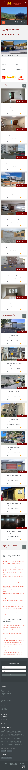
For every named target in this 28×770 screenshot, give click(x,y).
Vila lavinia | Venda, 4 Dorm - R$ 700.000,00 (11, 738)
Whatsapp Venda (6, 702)
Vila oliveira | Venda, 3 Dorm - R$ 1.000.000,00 (11, 744)
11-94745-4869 (20, 72)
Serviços (3, 690)
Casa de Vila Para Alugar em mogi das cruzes (13, 640)
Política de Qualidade (6, 691)
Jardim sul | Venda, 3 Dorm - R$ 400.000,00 (11, 740)
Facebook (4, 750)
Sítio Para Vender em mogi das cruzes (12, 604)
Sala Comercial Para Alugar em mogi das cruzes (14, 644)
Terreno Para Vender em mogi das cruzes (12, 612)
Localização (4, 694)
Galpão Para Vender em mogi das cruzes (12, 584)
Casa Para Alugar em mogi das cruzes (11, 627)
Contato (3, 696)
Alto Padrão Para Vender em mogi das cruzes (13, 561)
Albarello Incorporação (6, 757)
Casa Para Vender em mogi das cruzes (12, 567)
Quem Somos (4, 689)
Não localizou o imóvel (6, 711)
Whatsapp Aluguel (6, 700)
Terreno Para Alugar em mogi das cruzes (12, 654)
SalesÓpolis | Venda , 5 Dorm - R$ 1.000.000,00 (12, 730)
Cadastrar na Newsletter (14, 675)
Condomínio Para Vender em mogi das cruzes (13, 582)
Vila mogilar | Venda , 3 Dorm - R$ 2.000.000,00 (12, 731)
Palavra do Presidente (6, 693)
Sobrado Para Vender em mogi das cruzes (13, 606)
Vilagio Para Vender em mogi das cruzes (12, 614)
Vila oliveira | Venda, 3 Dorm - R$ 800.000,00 (11, 732)
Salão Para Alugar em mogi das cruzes (12, 646)
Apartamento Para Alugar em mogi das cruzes (13, 625)
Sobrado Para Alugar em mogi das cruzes (12, 652)
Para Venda (3, 708)
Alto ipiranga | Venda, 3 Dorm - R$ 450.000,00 (11, 742)
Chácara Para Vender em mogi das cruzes (13, 579)
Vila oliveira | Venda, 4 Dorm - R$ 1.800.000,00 (11, 734)
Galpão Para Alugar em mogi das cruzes (12, 642)
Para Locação (4, 709)
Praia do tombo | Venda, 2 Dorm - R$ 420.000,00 (12, 741)
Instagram (10, 750)
